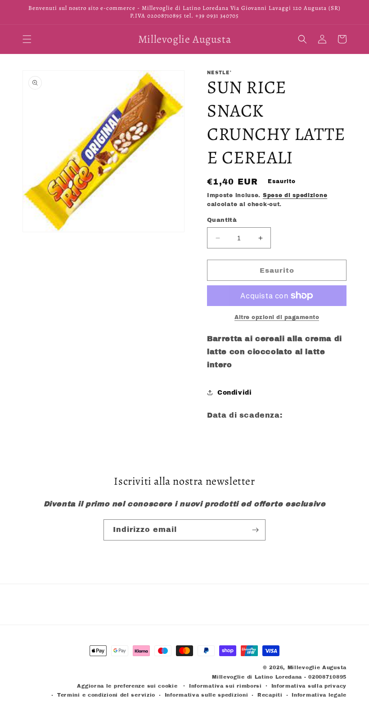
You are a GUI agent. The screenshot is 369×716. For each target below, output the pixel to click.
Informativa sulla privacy (309, 686)
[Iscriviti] (255, 529)
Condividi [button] (234, 392)
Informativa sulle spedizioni (206, 695)
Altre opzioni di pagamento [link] (276, 317)
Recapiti (270, 695)
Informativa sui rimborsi (225, 686)
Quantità (222, 220)
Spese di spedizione (295, 195)
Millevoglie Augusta (317, 667)
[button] (27, 39)
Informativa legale (319, 695)
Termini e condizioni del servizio (106, 695)
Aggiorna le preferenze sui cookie (127, 686)
